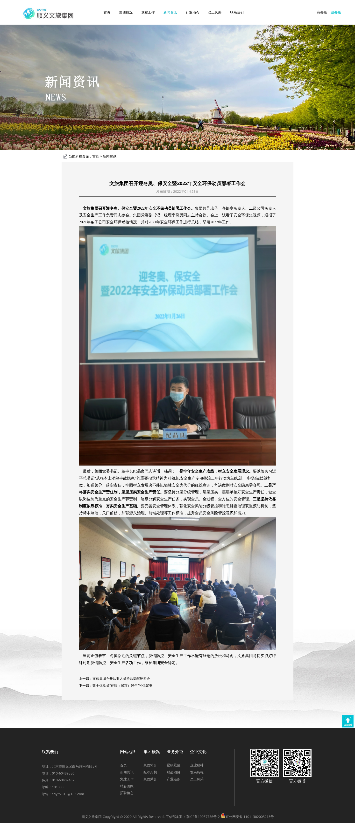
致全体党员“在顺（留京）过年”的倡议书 (122, 685)
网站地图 (128, 751)
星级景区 (173, 765)
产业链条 (173, 779)
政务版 (336, 12)
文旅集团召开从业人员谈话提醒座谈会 (121, 678)
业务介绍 (175, 751)
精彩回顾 (127, 786)
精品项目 (173, 772)
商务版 (322, 12)
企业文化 (198, 751)
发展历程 (197, 772)
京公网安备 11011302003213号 (250, 816)
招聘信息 (127, 792)
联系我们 (237, 12)
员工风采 (214, 12)
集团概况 (126, 12)
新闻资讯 (170, 12)
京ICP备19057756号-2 (203, 816)
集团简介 (150, 765)
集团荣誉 (150, 779)
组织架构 (150, 772)
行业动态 (192, 12)
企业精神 (197, 765)
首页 (107, 12)
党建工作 (148, 12)
